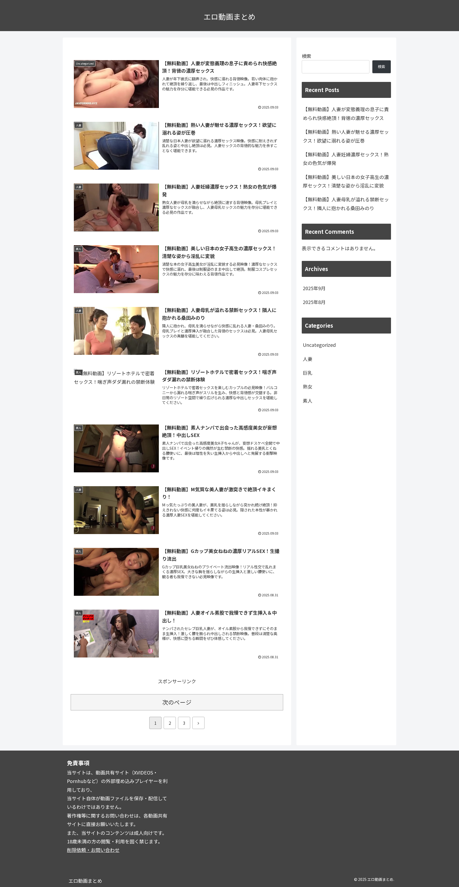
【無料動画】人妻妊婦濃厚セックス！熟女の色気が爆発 (346, 158)
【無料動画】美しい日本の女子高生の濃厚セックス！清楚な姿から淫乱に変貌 (346, 181)
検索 (306, 55)
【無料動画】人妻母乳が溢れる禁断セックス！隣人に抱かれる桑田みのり (346, 203)
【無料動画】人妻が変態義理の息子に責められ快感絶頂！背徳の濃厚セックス (346, 113)
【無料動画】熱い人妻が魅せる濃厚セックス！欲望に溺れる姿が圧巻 (346, 136)
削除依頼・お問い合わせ (93, 849)
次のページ (177, 702)
